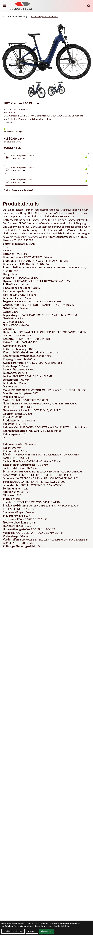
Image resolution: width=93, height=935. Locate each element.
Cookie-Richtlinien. (62, 926)
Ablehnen (32, 931)
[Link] (4, 5)
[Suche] (89, 6)
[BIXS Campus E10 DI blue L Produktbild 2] (56, 89)
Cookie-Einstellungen (13, 931)
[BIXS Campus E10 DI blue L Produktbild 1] (37, 89)
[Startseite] (3, 16)
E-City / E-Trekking (17, 16)
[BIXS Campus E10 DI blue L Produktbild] (46, 52)
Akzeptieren (46, 931)
